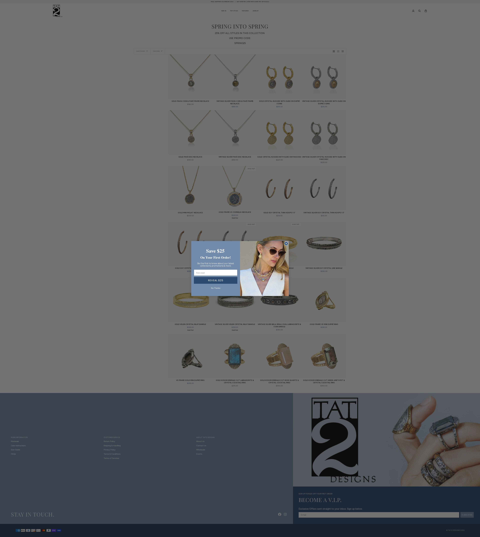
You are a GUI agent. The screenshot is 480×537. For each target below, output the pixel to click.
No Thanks (215, 288)
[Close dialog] (286, 243)
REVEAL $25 (215, 280)
